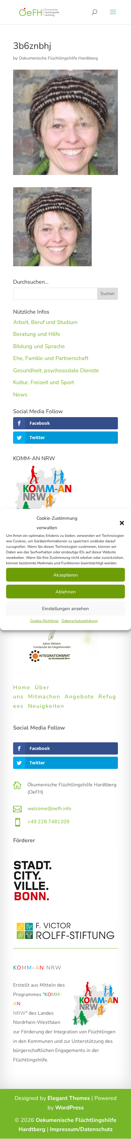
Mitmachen (44, 696)
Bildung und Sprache (39, 346)
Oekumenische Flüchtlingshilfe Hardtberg (58, 58)
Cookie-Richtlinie (44, 620)
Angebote (79, 696)
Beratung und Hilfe (36, 334)
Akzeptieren (65, 575)
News (20, 394)
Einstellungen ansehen (65, 608)
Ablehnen (65, 591)
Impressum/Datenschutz (81, 1129)
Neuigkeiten (46, 706)
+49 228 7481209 (48, 821)
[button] (122, 523)
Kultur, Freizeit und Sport (43, 382)
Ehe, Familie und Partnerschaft (50, 358)
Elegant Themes (69, 1098)
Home (21, 687)
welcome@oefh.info (49, 808)
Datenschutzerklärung (80, 620)
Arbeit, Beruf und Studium (45, 322)
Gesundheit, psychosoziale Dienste (56, 370)
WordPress (69, 1107)
